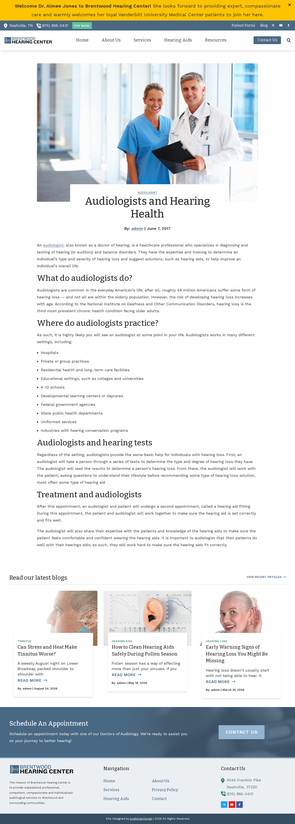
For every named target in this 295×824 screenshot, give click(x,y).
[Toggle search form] (289, 40)
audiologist (53, 245)
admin (137, 228)
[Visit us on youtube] (280, 25)
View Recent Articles (264, 577)
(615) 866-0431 (55, 25)
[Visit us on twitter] (273, 25)
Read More (29, 680)
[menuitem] (243, 25)
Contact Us (242, 732)
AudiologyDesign (141, 818)
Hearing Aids (122, 641)
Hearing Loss (216, 641)
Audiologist (147, 192)
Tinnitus (24, 641)
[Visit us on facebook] (288, 25)
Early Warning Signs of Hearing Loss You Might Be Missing (237, 654)
